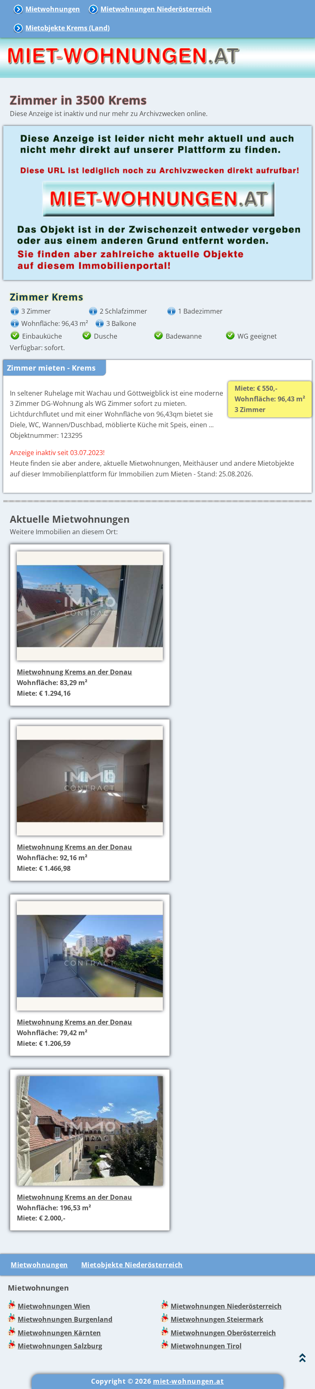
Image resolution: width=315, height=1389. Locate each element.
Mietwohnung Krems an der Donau (74, 671)
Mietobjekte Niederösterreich (132, 1264)
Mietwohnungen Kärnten (59, 1332)
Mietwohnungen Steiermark (217, 1319)
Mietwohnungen (52, 9)
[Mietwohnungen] (123, 72)
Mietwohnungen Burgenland (65, 1319)
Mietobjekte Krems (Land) (67, 27)
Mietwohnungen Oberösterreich (223, 1332)
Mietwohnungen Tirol (206, 1345)
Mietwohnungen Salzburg (60, 1345)
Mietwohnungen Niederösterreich (156, 9)
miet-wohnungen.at (188, 1381)
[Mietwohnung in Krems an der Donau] (90, 661)
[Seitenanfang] (302, 1360)
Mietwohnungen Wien (54, 1306)
